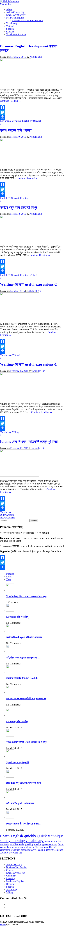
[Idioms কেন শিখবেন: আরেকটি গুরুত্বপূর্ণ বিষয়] (19, 475)
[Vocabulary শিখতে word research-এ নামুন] (10, 590)
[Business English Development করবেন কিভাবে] (15, 84)
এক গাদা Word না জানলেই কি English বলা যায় (26, 698)
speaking (38, 844)
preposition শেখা (28, 850)
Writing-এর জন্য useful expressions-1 (28, 364)
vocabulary (34, 840)
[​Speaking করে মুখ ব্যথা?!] (10, 756)
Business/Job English (10, 121)
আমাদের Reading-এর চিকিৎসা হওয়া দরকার (24, 637)
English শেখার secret (31, 121)
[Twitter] (32, 112)
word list (17, 852)
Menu (3, 4)
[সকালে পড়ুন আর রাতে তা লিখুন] (19, 241)
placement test (50, 844)
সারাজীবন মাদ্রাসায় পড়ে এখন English (22, 678)
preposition (14, 850)
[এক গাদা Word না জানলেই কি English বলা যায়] (10, 692)
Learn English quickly (18, 836)
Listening (10, 878)
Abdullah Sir (36, 57)
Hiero (3, 924)
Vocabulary (11, 23)
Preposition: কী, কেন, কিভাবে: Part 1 (23, 823)
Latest (9, 576)
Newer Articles (7, 517)
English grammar (40, 847)
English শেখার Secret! (16, 15)
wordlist (14, 844)
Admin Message (14, 864)
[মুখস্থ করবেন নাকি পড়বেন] (19, 164)
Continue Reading (10, 101)
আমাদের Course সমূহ (15, 12)
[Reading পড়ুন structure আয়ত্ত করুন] (10, 776)
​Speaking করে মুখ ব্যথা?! (17, 762)
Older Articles (7, 515)
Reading (24, 198)
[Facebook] (32, 107)
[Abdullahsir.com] (9, 1)
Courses (10, 870)
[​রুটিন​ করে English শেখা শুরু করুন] (10, 797)
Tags (8, 579)
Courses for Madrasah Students (27, 20)
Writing (10, 26)
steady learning (12, 840)
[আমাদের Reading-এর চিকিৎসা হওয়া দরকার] (10, 631)
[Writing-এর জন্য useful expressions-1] (19, 398)
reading (22, 844)
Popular (10, 573)
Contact (10, 31)
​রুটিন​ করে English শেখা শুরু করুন (20, 803)
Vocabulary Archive (16, 34)
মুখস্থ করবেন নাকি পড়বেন (16, 130)
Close (9, 4)
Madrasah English (15, 17)
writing (29, 844)
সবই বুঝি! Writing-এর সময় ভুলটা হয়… (23, 657)
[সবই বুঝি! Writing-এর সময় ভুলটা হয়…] (10, 651)
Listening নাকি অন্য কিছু (17, 616)
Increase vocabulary (21, 847)
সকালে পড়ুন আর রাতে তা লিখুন (18, 207)
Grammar (11, 875)
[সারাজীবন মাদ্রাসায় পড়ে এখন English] (10, 672)
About (9, 9)
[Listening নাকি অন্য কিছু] (10, 610)
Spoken (10, 28)
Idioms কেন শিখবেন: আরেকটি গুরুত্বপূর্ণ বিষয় (28, 441)
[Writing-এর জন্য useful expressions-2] (19, 318)
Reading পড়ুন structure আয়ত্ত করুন (23, 782)
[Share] (32, 117)
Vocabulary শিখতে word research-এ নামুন (26, 596)
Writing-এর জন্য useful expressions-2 (28, 284)
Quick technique (50, 836)
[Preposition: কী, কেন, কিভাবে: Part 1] (10, 817)
